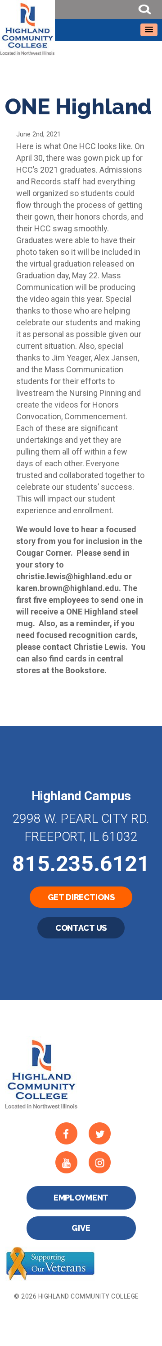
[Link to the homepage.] (81, 28)
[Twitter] (102, 1133)
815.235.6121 (81, 864)
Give (81, 1228)
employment (81, 1197)
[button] (149, 29)
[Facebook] (69, 1133)
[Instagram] (102, 1162)
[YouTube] (69, 1162)
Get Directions (81, 897)
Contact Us (81, 928)
